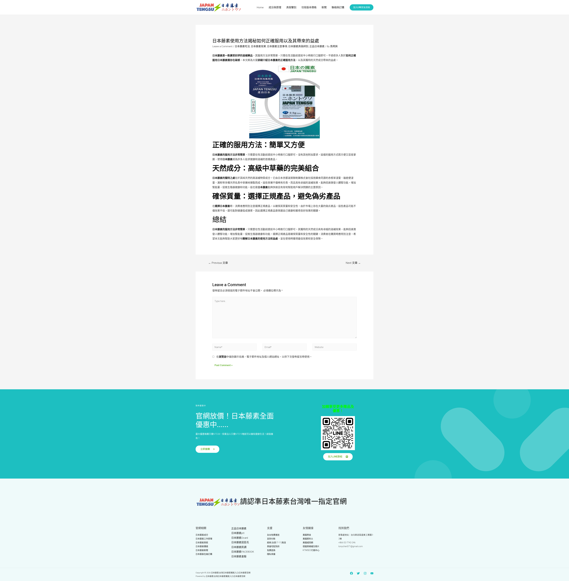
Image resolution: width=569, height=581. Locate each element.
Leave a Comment (222, 46)
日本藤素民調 (238, 547)
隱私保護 (271, 554)
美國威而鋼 (308, 542)
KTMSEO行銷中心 (311, 550)
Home (260, 7)
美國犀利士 (308, 538)
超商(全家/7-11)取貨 (276, 542)
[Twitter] (358, 573)
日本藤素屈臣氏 (240, 542)
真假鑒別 (291, 7)
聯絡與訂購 (338, 7)
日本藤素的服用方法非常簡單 (228, 154)
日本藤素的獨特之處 (223, 177)
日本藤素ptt (237, 533)
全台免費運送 (273, 535)
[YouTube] (371, 573)
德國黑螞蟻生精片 (311, 546)
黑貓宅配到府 (273, 546)
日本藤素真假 (202, 542)
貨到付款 (271, 538)
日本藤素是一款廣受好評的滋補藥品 (232, 55)
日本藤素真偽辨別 (298, 46)
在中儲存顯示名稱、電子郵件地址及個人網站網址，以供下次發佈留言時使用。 (264, 356)
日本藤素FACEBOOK (242, 551)
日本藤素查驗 (238, 556)
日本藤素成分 (202, 535)
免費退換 (271, 550)
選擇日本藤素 (222, 206)
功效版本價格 (309, 7)
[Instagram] (365, 573)
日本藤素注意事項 (277, 46)
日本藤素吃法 (242, 46)
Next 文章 (353, 262)
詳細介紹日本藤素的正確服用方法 (276, 60)
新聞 (324, 7)
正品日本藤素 (317, 46)
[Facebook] (351, 573)
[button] (207, 449)
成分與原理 (275, 7)
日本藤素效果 (258, 46)
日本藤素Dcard (239, 537)
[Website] (335, 347)
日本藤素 (227, 159)
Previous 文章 (218, 262)
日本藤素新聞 (202, 550)
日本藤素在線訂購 (204, 554)
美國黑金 (307, 535)
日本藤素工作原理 (204, 538)
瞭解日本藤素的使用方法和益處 (260, 238)
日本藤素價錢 (202, 546)
